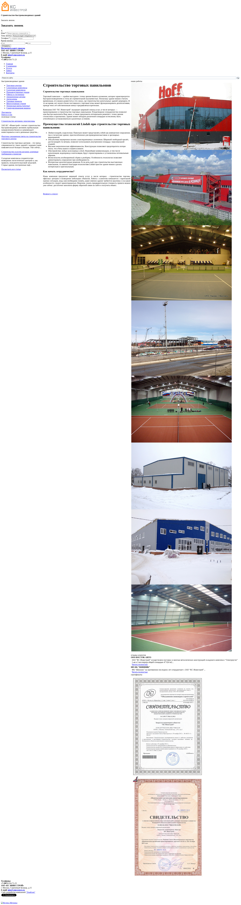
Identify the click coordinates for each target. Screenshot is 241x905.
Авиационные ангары (15, 97)
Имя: (3, 33)
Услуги (9, 68)
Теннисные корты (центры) (18, 106)
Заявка (9, 70)
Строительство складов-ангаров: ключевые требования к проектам (19, 153)
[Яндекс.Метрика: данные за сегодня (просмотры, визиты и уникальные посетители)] (9, 903)
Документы (6, 112)
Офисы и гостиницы (15, 94)
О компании (11, 66)
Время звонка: (7, 41)
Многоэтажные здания (16, 103)
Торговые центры (14, 85)
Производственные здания (17, 92)
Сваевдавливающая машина (18, 108)
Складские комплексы (15, 90)
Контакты (10, 73)
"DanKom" (30, 892)
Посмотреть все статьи (11, 169)
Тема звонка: (6, 36)
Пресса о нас (6, 115)
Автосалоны (11, 99)
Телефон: (5, 38)
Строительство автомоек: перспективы (18, 121)
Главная (9, 64)
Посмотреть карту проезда (13, 48)
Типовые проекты (14, 101)
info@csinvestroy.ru (16, 55)
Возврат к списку (50, 194)
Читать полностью (140, 664)
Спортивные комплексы (16, 88)
